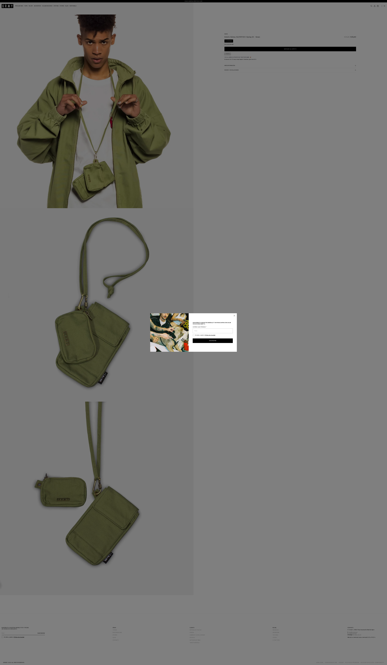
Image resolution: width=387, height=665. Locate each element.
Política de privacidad (210, 335)
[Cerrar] (234, 316)
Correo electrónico (199, 327)
